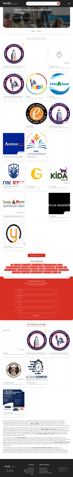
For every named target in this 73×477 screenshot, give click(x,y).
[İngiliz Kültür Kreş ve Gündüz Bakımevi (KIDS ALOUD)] (36, 340)
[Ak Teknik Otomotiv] (36, 370)
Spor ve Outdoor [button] (26, 264)
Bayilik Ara (37, 315)
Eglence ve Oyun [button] (47, 272)
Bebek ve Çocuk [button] (34, 267)
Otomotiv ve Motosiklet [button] (10, 269)
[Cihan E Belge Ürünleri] (13, 400)
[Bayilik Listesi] (10, 3)
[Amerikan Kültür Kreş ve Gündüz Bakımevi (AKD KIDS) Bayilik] (13, 84)
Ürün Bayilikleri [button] (17, 264)
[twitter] (10, 470)
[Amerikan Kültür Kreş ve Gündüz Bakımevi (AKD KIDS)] (59, 340)
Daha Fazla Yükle (35, 255)
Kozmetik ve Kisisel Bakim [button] (50, 264)
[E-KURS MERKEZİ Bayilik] (36, 113)
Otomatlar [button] (41, 269)
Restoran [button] (60, 264)
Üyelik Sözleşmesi (43, 471)
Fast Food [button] (55, 272)
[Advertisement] (36, 57)
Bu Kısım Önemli (29, 472)
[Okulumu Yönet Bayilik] (13, 233)
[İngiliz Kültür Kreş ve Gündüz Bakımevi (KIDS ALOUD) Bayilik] (13, 54)
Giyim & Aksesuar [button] (25, 272)
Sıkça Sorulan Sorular (29, 471)
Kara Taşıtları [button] (35, 269)
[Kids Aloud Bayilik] (59, 84)
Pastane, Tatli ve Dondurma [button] (13, 267)
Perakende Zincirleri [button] (63, 269)
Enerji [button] (65, 267)
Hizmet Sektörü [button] (16, 272)
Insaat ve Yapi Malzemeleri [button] (24, 269)
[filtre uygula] (39, 30)
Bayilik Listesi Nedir (29, 469)
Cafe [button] (60, 272)
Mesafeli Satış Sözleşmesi (45, 472)
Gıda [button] (12, 264)
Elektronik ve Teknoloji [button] (36, 272)
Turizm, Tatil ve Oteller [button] (37, 264)
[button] (15, 18)
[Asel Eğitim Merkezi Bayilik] (36, 143)
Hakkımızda (31, 468)
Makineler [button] (41, 267)
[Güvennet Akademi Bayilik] (36, 173)
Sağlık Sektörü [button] (59, 267)
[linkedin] (12, 470)
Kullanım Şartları (43, 469)
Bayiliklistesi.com (63, 471)
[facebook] (7, 470)
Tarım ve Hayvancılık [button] (50, 267)
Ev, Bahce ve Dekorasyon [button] (51, 269)
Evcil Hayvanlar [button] (25, 267)
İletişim (32, 474)
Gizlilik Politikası (43, 468)
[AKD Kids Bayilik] (36, 84)
